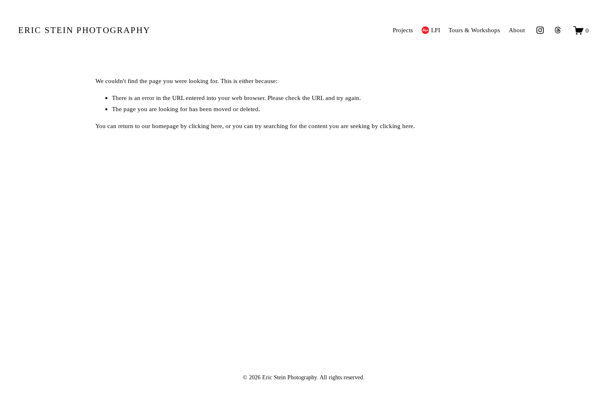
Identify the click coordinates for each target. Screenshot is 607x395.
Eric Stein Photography (84, 30)
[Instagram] (540, 30)
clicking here (205, 125)
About (517, 29)
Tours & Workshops (474, 29)
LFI (435, 29)
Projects (403, 29)
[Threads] (557, 30)
